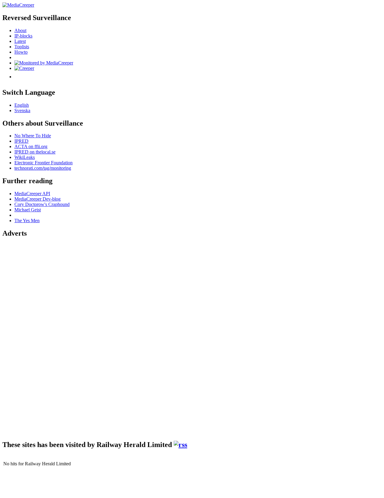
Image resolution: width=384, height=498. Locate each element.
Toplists (21, 46)
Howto (21, 52)
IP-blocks (23, 35)
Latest (20, 41)
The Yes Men (27, 220)
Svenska (22, 110)
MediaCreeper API (32, 193)
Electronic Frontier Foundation (43, 162)
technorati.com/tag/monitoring (42, 168)
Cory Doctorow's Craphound (42, 204)
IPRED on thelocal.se (35, 151)
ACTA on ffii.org (30, 146)
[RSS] (180, 445)
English (21, 105)
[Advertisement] (26, 333)
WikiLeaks (24, 157)
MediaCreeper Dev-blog (37, 198)
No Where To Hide (32, 135)
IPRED (21, 141)
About (20, 30)
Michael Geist (27, 209)
